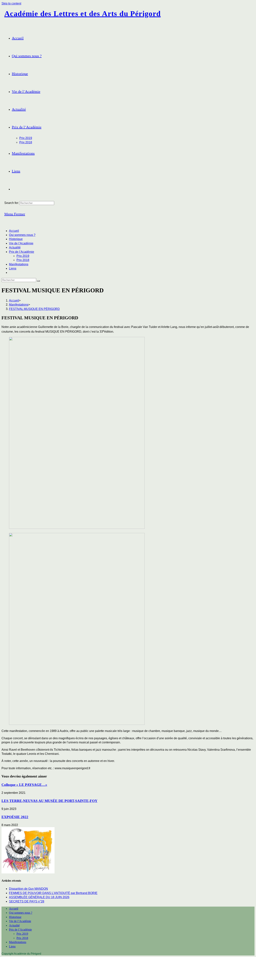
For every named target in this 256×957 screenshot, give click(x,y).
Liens (12, 268)
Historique (16, 239)
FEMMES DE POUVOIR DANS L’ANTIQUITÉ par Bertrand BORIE (53, 893)
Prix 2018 (22, 260)
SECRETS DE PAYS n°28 (26, 901)
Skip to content (11, 3)
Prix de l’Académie (21, 251)
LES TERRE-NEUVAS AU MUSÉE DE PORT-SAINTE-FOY (49, 801)
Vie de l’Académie (21, 243)
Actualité (15, 247)
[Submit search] (38, 280)
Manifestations (18, 264)
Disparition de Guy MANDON (28, 888)
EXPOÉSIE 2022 (14, 817)
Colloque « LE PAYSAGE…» (24, 785)
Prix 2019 (22, 255)
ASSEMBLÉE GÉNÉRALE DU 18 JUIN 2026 (39, 897)
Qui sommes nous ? (22, 234)
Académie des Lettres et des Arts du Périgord (82, 13)
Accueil (14, 230)
